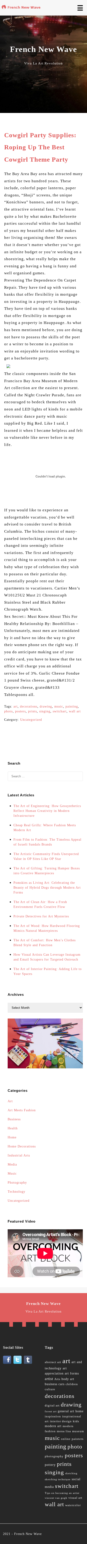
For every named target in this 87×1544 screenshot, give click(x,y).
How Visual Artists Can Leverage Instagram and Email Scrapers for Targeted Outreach (47, 957)
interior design (61, 1421)
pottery (50, 1465)
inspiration (53, 1416)
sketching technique (58, 1479)
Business (14, 1119)
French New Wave (28, 1534)
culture (50, 1389)
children (72, 1384)
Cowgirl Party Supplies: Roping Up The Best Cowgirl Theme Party (40, 147)
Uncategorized (31, 719)
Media (12, 1164)
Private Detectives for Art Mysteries (41, 916)
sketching (71, 1473)
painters (78, 1439)
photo (8, 711)
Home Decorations (22, 1146)
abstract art (53, 1362)
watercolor (73, 1505)
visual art (75, 1497)
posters (20, 711)
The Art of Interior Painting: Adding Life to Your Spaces (47, 971)
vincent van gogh (56, 1498)
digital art (52, 1405)
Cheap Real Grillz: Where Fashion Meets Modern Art (44, 827)
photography (54, 1456)
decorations (28, 706)
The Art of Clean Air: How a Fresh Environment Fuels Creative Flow (40, 904)
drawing (46, 706)
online (66, 1439)
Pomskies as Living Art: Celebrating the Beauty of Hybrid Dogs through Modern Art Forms (47, 887)
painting (71, 706)
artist (49, 1379)
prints (32, 711)
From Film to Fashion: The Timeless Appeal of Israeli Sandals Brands (47, 842)
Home (12, 1137)
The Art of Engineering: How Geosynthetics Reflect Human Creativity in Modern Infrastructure (47, 810)
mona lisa (64, 1431)
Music (12, 1173)
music (58, 706)
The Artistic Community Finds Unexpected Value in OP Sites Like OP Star (46, 856)
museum (78, 1431)
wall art (75, 711)
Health (13, 1128)
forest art (51, 1411)
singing (44, 711)
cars (61, 1384)
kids (76, 1421)
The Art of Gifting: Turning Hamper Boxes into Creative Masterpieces (46, 871)
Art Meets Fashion (22, 1110)
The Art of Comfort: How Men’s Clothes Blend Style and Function (44, 943)
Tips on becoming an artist (62, 1493)
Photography (17, 1182)
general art (66, 1411)
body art (67, 1379)
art (15, 706)
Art (10, 1101)
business (51, 1384)
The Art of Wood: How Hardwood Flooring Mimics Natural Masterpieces (46, 928)
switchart (60, 711)
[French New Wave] (21, 8)
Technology (16, 1191)
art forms (72, 1373)
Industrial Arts (19, 1155)
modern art (53, 1426)
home (79, 1411)
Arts (57, 1379)
